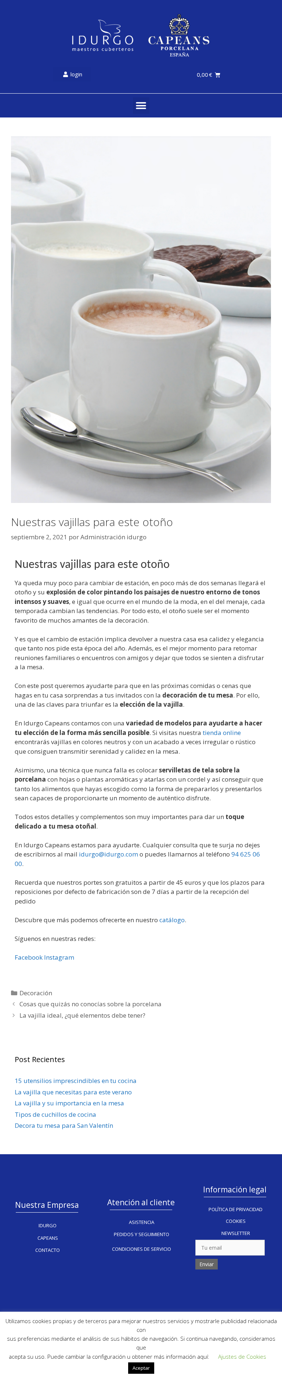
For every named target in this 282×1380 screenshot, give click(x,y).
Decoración (35, 993)
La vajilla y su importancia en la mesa (69, 1103)
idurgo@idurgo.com (108, 854)
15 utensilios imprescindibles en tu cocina (76, 1080)
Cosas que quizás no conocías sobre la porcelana (90, 1004)
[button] (141, 105)
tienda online (222, 732)
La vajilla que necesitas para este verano (73, 1092)
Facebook (29, 957)
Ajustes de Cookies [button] (242, 1356)
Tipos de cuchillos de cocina (55, 1114)
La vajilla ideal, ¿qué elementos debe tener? (82, 1015)
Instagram (59, 957)
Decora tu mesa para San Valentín (64, 1125)
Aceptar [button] (141, 1368)
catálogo (172, 920)
